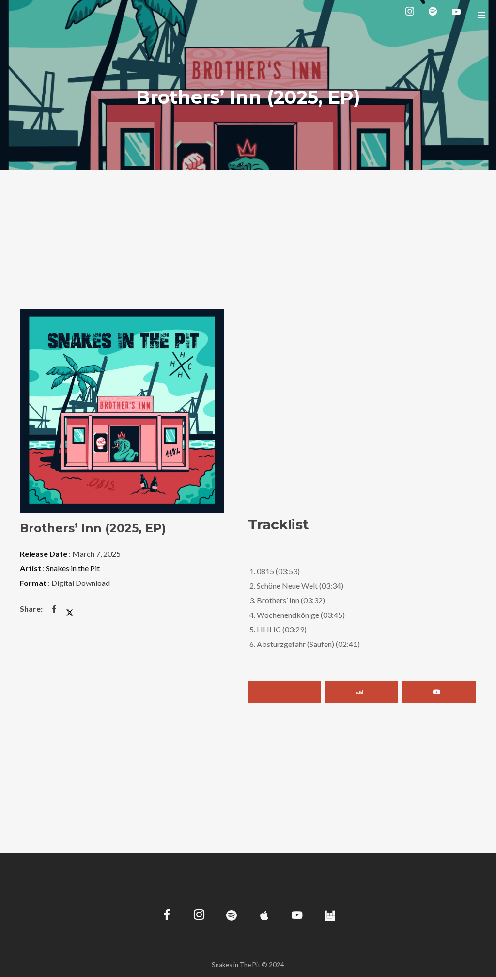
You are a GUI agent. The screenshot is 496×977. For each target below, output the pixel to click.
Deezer (361, 692)
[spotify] (435, 14)
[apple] (264, 916)
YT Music (439, 692)
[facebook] (167, 916)
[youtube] (456, 15)
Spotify (284, 692)
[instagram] (411, 14)
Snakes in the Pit (73, 568)
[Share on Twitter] (70, 609)
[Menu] (481, 14)
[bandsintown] (330, 916)
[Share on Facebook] (54, 609)
